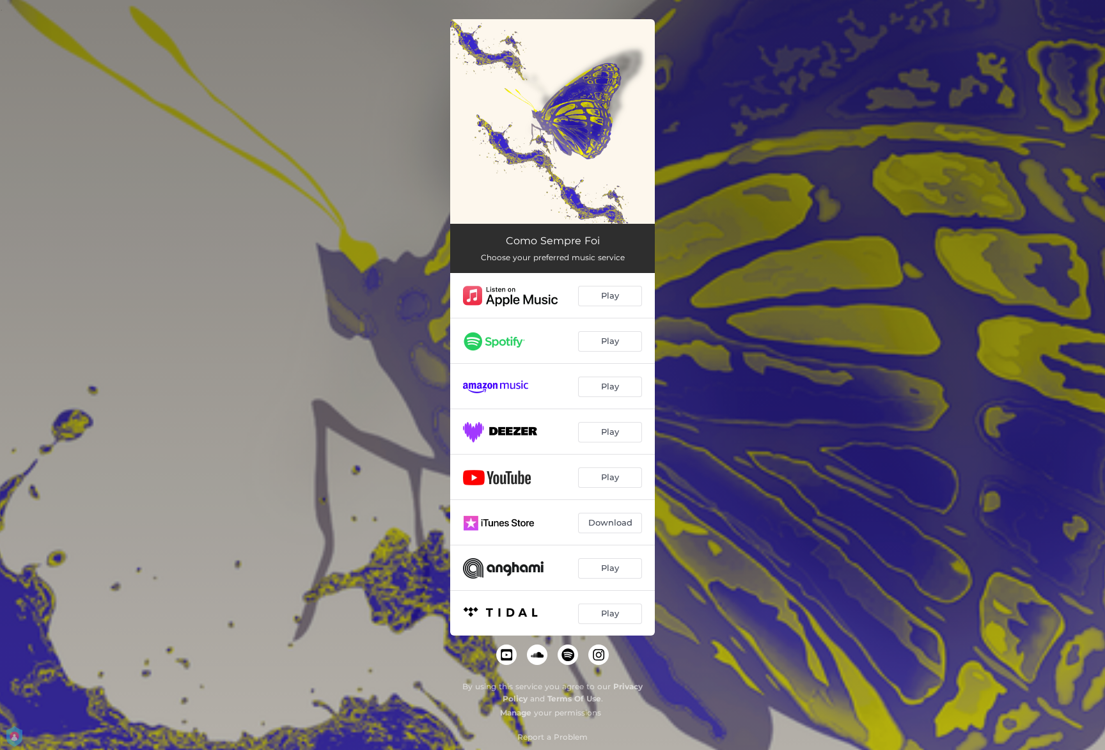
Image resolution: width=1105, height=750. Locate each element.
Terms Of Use (574, 698)
